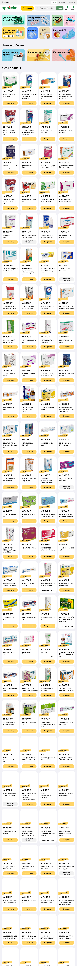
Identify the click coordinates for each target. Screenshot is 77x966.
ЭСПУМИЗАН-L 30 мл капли (47, 689)
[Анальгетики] (32, 33)
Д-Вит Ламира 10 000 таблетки (9, 479)
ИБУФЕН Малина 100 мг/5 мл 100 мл (48, 167)
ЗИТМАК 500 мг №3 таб (29, 341)
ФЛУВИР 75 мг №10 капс (28, 375)
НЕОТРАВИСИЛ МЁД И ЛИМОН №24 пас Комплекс (66, 619)
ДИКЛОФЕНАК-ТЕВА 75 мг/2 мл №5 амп (66, 167)
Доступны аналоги (29, 242)
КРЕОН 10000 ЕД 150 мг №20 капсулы (48, 200)
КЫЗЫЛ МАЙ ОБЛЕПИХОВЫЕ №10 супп (48, 724)
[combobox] (49, 8)
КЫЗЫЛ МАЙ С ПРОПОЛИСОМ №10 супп (66, 833)
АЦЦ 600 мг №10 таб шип (29, 618)
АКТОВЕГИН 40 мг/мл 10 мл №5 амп (47, 375)
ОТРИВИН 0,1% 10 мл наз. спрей (48, 307)
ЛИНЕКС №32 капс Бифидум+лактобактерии (29, 689)
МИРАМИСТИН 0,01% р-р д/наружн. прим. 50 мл (10, 550)
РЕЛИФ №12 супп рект (9, 618)
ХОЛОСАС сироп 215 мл (48, 618)
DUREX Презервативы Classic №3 (46, 795)
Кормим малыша (61, 52)
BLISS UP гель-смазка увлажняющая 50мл (48, 655)
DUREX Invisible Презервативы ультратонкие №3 (28, 833)
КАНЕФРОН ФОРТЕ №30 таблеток (66, 584)
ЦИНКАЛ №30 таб (28, 653)
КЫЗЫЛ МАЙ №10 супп (65, 341)
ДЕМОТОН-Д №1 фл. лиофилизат (29, 479)
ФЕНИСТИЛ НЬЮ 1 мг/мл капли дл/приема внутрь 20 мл (28, 272)
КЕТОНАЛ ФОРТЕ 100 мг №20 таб (28, 307)
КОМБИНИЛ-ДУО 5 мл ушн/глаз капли (9, 307)
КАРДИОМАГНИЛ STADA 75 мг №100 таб (9, 201)
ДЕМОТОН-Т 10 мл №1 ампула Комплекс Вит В (10, 445)
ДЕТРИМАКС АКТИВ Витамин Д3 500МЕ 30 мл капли (66, 655)
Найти (60, 8)
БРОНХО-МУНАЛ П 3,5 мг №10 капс (65, 937)
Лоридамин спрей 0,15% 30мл (9, 868)
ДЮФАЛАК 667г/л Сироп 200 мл (9, 341)
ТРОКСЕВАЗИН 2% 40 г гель (66, 723)
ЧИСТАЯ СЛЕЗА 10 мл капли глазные (47, 236)
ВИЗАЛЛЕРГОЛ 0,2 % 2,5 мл (47, 131)
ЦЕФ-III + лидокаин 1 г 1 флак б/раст (10, 167)
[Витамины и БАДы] (57, 20)
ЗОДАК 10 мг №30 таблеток (65, 479)
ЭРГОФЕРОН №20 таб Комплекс (9, 654)
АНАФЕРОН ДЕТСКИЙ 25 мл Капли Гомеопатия (47, 481)
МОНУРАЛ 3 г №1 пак (29, 548)
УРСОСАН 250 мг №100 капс (47, 868)
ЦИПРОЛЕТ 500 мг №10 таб (28, 167)
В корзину (10, 103)
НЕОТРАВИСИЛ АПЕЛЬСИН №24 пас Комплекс (48, 833)
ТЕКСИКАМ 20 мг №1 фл (9, 375)
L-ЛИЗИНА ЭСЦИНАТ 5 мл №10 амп (10, 270)
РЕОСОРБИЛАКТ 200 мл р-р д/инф (66, 868)
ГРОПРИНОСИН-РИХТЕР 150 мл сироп (27, 409)
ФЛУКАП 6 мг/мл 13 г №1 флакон (48, 341)
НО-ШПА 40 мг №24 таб (29, 200)
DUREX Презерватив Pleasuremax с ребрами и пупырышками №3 (29, 796)
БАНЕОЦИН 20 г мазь (8, 408)
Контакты (72, 2)
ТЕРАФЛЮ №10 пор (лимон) (9, 832)
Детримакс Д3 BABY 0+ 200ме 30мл (10, 723)
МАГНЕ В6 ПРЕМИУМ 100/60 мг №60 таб (48, 515)
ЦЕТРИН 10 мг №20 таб (28, 515)
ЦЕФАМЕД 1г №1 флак (8, 236)
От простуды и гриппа (10, 53)
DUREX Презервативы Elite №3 (9, 760)
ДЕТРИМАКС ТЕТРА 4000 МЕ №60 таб (66, 759)
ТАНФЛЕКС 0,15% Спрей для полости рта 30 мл (28, 132)
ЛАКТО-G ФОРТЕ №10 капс (65, 270)
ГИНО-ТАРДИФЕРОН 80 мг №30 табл (48, 584)
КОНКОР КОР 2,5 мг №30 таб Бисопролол (66, 307)
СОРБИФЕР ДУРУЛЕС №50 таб (47, 937)
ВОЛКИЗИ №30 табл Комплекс (66, 375)
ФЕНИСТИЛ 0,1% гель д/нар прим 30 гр (47, 96)
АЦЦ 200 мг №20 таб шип (10, 689)
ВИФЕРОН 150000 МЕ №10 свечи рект (9, 584)
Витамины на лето (37, 52)
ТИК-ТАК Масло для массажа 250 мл (48, 901)
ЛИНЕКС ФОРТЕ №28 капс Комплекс (66, 689)
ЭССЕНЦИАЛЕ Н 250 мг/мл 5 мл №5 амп (10, 937)
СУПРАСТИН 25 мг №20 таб (65, 131)
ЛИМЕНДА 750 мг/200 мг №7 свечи (48, 549)
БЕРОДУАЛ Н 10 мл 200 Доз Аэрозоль (9, 901)
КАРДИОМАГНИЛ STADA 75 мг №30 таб (9, 132)
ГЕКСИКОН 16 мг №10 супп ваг (65, 444)
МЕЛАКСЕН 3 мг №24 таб (27, 444)
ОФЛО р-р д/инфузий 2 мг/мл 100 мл (29, 236)
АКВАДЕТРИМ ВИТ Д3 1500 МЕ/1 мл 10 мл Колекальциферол (29, 760)
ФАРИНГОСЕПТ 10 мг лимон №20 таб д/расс (48, 271)
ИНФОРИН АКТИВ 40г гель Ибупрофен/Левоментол (66, 409)
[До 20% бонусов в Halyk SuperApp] (13, 20)
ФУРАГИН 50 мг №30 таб (66, 549)
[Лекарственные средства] (38, 20)
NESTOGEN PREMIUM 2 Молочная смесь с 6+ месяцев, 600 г (66, 902)
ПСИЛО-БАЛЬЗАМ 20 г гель (28, 584)
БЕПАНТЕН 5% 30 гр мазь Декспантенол (66, 515)
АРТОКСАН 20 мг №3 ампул (65, 236)
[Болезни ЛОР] (63, 33)
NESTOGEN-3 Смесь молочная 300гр (29, 937)
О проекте (62, 2)
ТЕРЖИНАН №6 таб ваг (9, 515)
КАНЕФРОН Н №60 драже (47, 408)
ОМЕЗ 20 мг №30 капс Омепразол (65, 200)
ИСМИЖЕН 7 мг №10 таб (29, 901)
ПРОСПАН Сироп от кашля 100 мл (66, 794)
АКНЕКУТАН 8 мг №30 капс (9, 95)
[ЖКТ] (44, 33)
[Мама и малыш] (69, 20)
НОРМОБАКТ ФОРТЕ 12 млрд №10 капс (10, 794)
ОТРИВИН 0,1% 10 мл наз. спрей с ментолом (29, 96)
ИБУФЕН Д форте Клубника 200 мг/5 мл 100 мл (65, 96)
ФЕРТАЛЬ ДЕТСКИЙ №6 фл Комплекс (48, 759)
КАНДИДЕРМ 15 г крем (47, 444)
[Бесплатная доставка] (13, 33)
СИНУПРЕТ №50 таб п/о (29, 723)
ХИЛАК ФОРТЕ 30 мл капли (28, 868)
